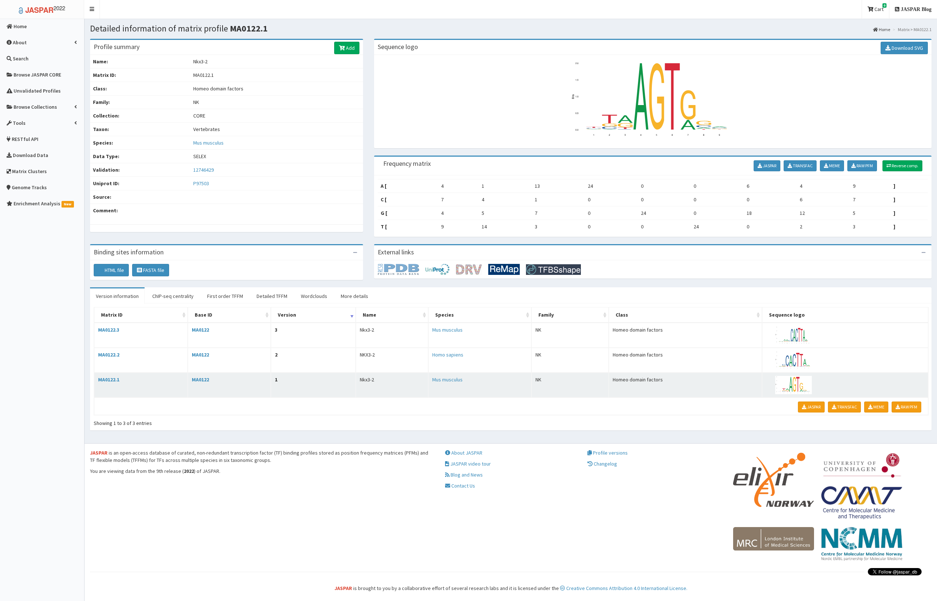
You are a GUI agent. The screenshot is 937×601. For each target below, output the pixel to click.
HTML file (114, 270)
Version (287, 314)
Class (622, 314)
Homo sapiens (447, 354)
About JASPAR (466, 452)
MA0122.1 (108, 379)
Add (350, 48)
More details (354, 296)
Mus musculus (208, 142)
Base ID (203, 314)
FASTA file (153, 270)
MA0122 (200, 329)
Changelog (605, 463)
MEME (834, 165)
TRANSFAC (802, 165)
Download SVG (907, 48)
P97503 (201, 183)
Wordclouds (314, 296)
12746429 (203, 170)
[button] (92, 9)
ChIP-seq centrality (173, 296)
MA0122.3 (108, 329)
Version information (117, 296)
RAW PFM (864, 165)
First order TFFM (225, 296)
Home (884, 29)
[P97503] (401, 269)
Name (369, 314)
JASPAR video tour (470, 463)
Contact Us (462, 485)
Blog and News (466, 474)
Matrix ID (112, 314)
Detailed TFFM (272, 296)
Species (444, 314)
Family (546, 314)
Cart (879, 7)
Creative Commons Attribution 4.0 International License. (626, 588)
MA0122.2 (108, 354)
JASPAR (769, 165)
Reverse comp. (904, 165)
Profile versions (610, 452)
